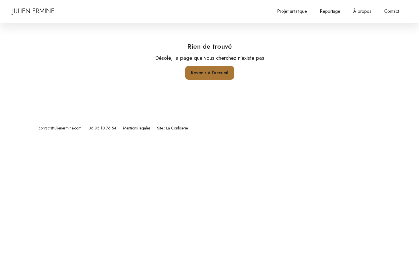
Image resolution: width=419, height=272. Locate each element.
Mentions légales (136, 128)
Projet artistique (292, 11)
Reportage (330, 11)
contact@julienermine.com (60, 128)
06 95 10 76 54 (102, 128)
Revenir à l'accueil (209, 72)
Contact (391, 11)
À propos (362, 11)
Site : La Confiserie (172, 128)
